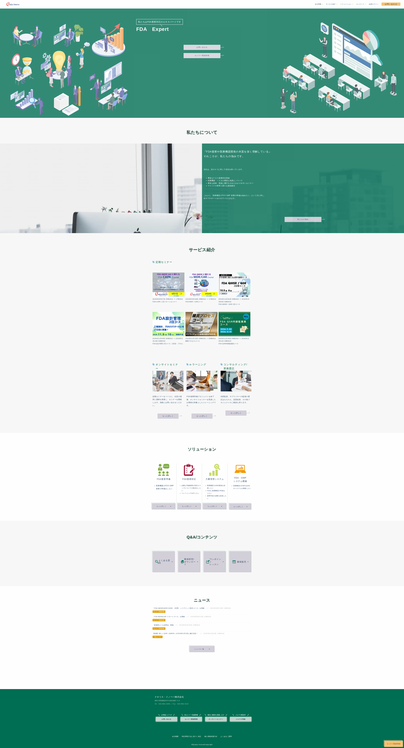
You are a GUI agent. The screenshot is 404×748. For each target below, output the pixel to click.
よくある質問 (164, 561)
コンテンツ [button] (360, 4)
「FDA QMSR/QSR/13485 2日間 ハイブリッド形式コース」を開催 (179, 608)
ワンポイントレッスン (215, 561)
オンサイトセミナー (216, 719)
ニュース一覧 (199, 649)
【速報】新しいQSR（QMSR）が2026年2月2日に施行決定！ (175, 633)
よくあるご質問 (226, 736)
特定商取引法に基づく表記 (191, 736)
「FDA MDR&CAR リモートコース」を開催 (169, 616)
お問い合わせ (391, 4)
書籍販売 (241, 562)
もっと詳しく (168, 416)
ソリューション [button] (346, 4)
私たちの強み (303, 219)
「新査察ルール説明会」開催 (163, 625)
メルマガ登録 (240, 719)
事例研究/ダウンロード (190, 561)
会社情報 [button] (318, 4)
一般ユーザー (157, 637)
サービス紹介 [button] (331, 4)
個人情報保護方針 (210, 736)
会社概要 (175, 736)
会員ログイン (374, 4)
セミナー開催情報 (202, 55)
